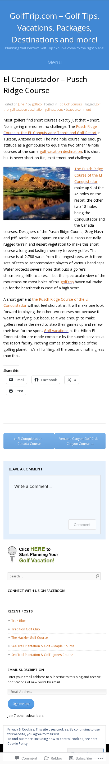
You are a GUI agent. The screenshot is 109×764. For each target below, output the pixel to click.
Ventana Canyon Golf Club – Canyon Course (80, 441)
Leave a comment (78, 109)
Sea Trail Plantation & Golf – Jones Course (42, 655)
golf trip (67, 281)
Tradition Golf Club (25, 629)
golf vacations (54, 109)
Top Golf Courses (70, 104)
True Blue (18, 621)
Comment (82, 524)
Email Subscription (26, 669)
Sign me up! (21, 704)
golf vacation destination (26, 109)
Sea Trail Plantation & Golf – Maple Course (42, 646)
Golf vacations (56, 330)
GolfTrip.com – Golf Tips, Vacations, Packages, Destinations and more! (54, 27)
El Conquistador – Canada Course (29, 441)
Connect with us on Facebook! (36, 590)
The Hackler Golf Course (29, 637)
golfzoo (37, 104)
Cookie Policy (17, 743)
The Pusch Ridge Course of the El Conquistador (88, 175)
